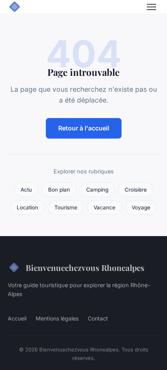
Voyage (141, 207)
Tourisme (65, 207)
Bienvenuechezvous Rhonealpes (85, 267)
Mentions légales (57, 318)
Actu (26, 190)
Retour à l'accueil (83, 128)
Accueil (17, 318)
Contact (98, 318)
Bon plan (59, 190)
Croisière (136, 190)
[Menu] (151, 7)
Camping (97, 190)
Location (27, 207)
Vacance (104, 207)
